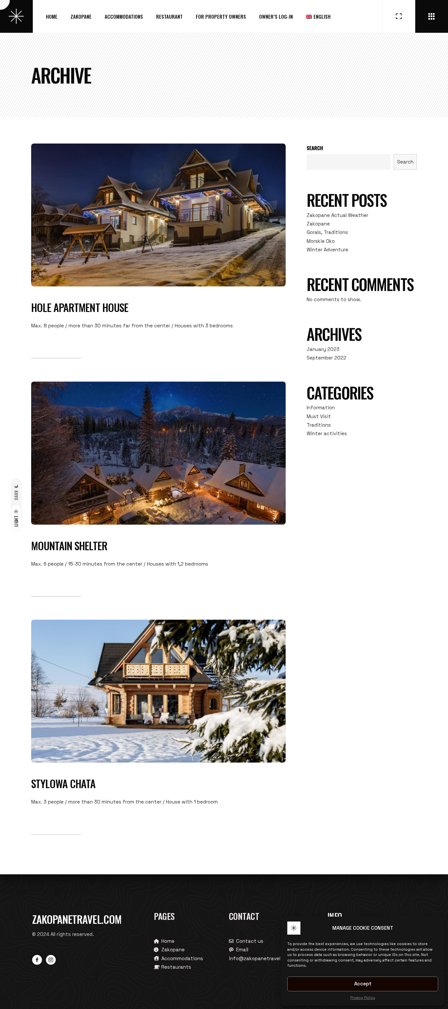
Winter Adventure (327, 249)
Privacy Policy (362, 997)
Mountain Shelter (69, 545)
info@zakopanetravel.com (260, 958)
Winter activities (327, 433)
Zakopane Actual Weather (337, 215)
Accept (363, 983)
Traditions (319, 425)
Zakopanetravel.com (76, 919)
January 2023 (323, 349)
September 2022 (326, 358)
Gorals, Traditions (327, 232)
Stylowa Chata (63, 783)
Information (321, 407)
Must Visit (319, 416)
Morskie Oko (321, 241)
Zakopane (318, 224)
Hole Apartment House (79, 307)
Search (315, 147)
